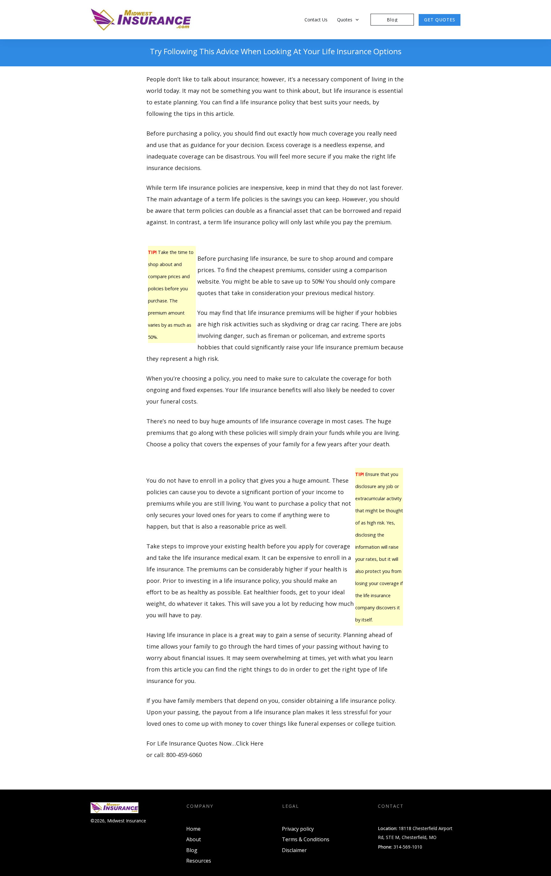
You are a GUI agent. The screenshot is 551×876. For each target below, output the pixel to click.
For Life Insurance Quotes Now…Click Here (204, 743)
